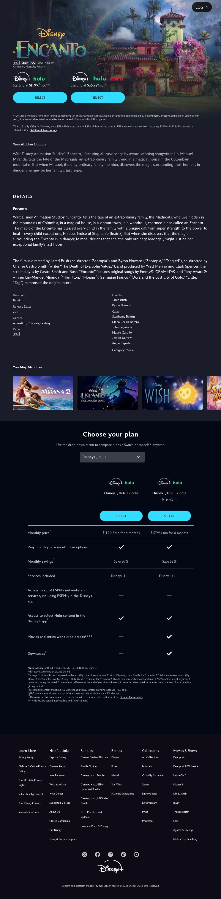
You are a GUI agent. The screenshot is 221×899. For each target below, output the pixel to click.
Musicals (147, 766)
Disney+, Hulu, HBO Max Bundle (94, 801)
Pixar (114, 766)
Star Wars (116, 784)
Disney (115, 757)
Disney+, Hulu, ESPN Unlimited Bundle (92, 787)
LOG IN (202, 7)
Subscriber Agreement (31, 794)
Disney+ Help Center (131, 697)
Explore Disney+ (58, 757)
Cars (175, 820)
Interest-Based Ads (29, 812)
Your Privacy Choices (30, 803)
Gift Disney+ (56, 830)
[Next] (213, 392)
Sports (145, 784)
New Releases (57, 775)
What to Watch (57, 784)
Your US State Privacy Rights (30, 783)
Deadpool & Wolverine (185, 766)
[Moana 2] (43, 393)
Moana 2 (178, 784)
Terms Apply (36, 667)
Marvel (115, 775)
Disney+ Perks (57, 766)
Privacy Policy (26, 757)
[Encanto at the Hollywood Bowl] (107, 393)
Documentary (149, 802)
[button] (64, 751)
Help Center (56, 793)
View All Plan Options (29, 144)
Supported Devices (59, 802)
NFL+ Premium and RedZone (91, 815)
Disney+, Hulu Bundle (92, 775)
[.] (84, 854)
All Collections (150, 757)
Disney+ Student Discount (95, 757)
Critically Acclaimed (153, 775)
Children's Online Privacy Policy (32, 769)
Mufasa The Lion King (185, 839)
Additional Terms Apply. (43, 130)
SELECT (40, 97)
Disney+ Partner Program (63, 839)
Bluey (176, 802)
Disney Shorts (149, 793)
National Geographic (122, 793)
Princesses (147, 820)
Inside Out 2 (179, 775)
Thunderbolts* (181, 811)
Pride (145, 811)
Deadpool (178, 757)
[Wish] (172, 393)
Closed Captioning (59, 820)
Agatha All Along (183, 830)
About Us (54, 811)
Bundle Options (89, 766)
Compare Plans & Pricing (94, 826)
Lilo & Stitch (179, 793)
